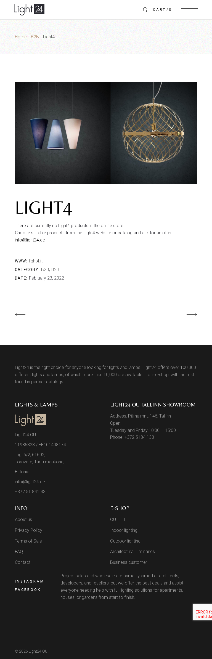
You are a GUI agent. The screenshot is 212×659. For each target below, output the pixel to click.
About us (23, 519)
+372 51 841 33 (30, 491)
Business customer (128, 562)
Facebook (28, 590)
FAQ (19, 551)
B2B (45, 269)
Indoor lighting (123, 530)
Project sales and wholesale (87, 575)
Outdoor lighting (125, 541)
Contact (22, 562)
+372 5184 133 (139, 437)
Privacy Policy (28, 530)
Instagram (29, 581)
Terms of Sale (28, 541)
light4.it (36, 261)
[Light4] (106, 133)
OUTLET (118, 519)
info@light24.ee (30, 240)
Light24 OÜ (38, 651)
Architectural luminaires (132, 551)
